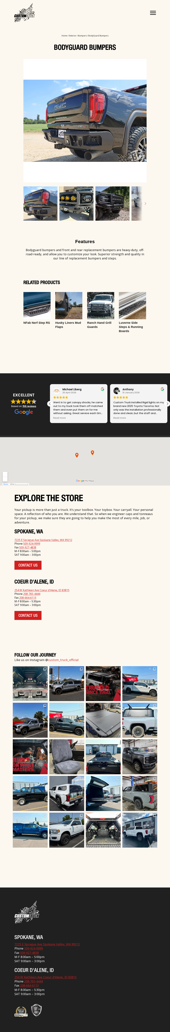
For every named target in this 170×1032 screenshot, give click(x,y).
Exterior (72, 35)
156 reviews (29, 406)
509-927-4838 (27, 547)
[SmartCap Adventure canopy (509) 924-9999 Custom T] (139, 683)
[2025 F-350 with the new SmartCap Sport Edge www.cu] (66, 683)
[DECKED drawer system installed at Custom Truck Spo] (30, 683)
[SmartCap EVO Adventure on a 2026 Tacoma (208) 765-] (30, 720)
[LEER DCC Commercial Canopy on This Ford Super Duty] (30, 830)
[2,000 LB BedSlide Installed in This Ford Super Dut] (103, 793)
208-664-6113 (27, 597)
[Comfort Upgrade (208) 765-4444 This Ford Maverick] (66, 756)
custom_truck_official (63, 660)
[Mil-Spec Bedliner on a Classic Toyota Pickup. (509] (30, 793)
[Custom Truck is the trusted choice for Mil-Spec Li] (66, 830)
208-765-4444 (31, 594)
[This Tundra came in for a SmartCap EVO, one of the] (139, 793)
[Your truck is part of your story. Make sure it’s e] (103, 683)
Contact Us (28, 566)
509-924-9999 (31, 543)
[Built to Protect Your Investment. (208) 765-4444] (139, 756)
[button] (167, 403)
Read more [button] (119, 418)
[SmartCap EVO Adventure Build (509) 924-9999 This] (139, 720)
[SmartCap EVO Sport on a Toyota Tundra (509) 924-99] (103, 830)
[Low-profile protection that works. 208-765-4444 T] (103, 720)
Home (64, 35)
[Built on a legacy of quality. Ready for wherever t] (30, 756)
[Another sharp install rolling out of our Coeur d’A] (66, 793)
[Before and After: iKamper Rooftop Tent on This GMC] (139, 830)
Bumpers (82, 35)
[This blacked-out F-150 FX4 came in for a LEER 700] (103, 756)
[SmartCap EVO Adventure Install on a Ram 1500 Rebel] (66, 720)
